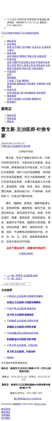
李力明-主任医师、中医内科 (21, 351)
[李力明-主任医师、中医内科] (22, 345)
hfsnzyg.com (40, 404)
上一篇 (22, 275)
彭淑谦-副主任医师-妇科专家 (21, 339)
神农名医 (11, 118)
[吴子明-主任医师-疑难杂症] (21, 308)
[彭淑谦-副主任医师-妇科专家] (22, 333)
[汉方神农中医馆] (26, 33)
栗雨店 (10, 121)
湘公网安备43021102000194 (27, 398)
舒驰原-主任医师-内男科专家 (21, 327)
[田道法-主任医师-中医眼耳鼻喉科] (25, 296)
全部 (9, 47)
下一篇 (15, 278)
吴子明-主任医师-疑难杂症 (20, 314)
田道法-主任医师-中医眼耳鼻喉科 (24, 302)
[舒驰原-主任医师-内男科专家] (22, 320)
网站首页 (11, 41)
